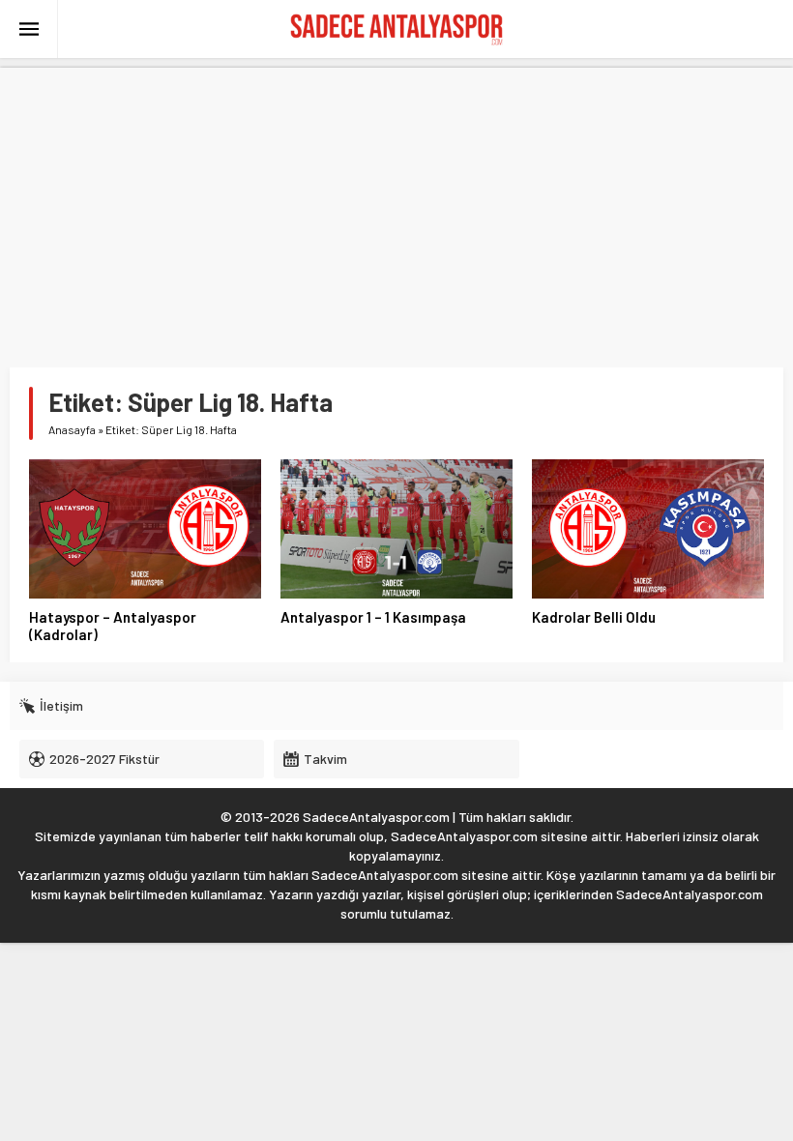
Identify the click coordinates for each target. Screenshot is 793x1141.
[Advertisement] (396, 203)
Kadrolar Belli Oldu (594, 617)
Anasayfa (72, 429)
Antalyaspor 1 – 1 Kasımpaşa (373, 617)
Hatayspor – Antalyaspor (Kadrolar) (112, 625)
